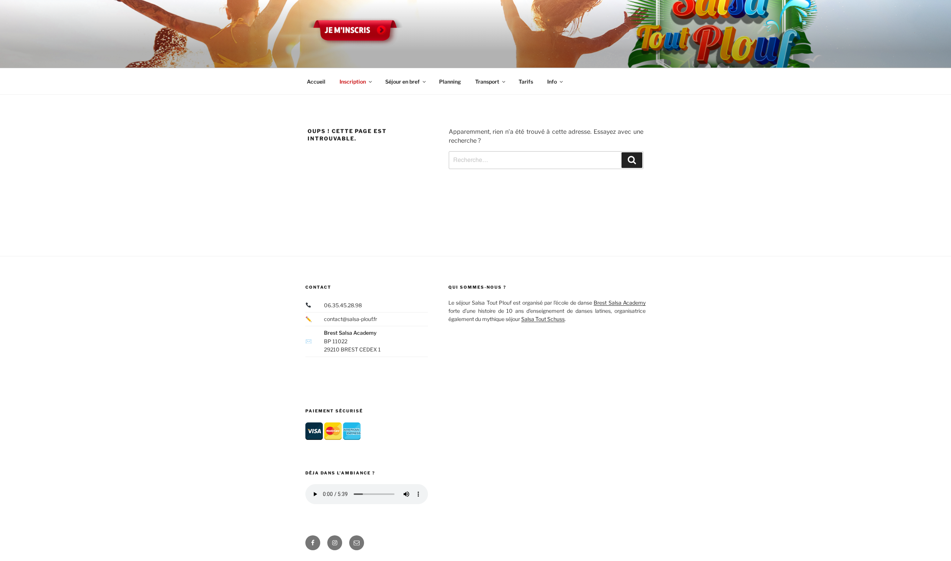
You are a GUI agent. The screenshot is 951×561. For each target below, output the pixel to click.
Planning (450, 81)
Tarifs (526, 81)
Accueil (316, 81)
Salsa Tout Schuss (543, 319)
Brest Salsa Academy (620, 302)
